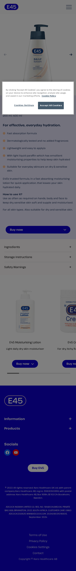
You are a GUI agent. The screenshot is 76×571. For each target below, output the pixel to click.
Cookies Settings (24, 105)
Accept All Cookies (51, 105)
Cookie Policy (49, 95)
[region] (38, 98)
